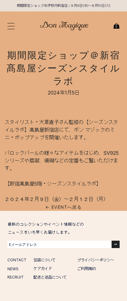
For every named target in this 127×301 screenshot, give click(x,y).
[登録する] (116, 244)
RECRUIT (15, 277)
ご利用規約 (86, 268)
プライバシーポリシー (95, 260)
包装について (44, 260)
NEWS (12, 269)
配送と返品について (50, 277)
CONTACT (17, 260)
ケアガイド (42, 268)
